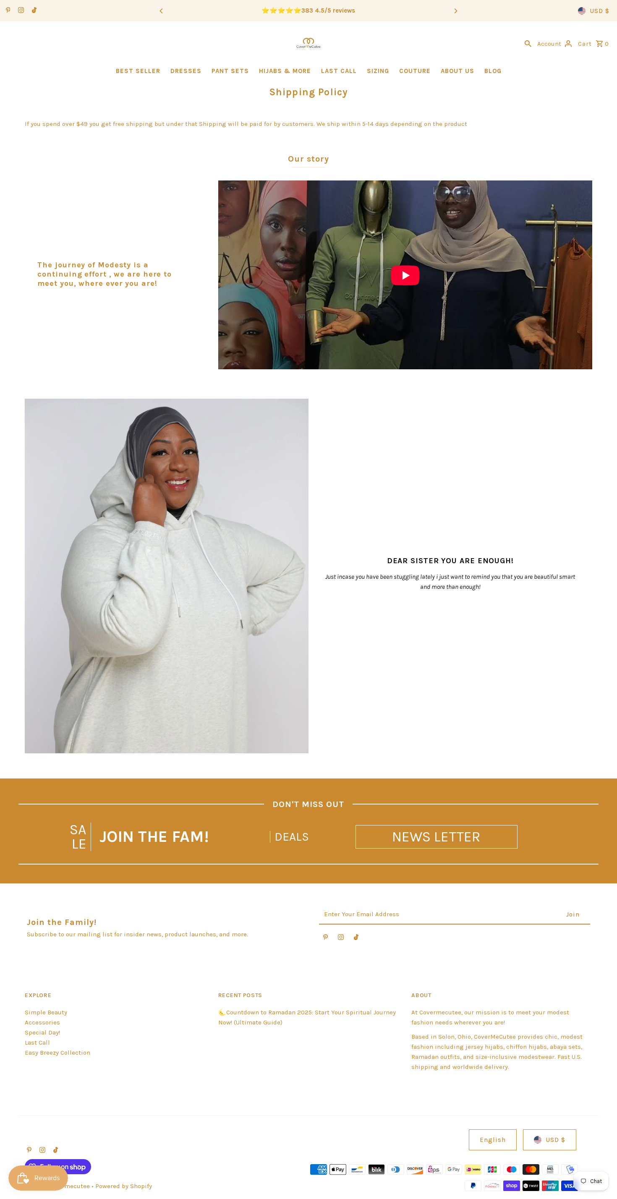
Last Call (37, 1042)
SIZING (378, 71)
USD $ (599, 11)
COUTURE (415, 71)
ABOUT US (457, 71)
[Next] (455, 11)
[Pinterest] (7, 11)
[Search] (528, 42)
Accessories (42, 1022)
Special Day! (42, 1032)
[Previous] (161, 11)
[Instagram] (20, 11)
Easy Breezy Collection (57, 1052)
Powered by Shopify (123, 1186)
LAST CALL (339, 71)
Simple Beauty (46, 1012)
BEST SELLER (138, 71)
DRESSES (185, 71)
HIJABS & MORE (285, 71)
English (493, 1140)
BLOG (493, 71)
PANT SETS (230, 71)
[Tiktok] (33, 11)
